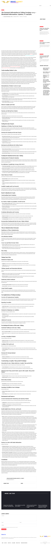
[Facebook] (3, 486)
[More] (9, 486)
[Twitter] (5, 486)
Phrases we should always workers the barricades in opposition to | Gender (46, 81)
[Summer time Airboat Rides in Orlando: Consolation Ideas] (45, 24)
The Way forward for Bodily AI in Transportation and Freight (44, 56)
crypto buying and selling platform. (30, 55)
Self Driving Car (41, 26)
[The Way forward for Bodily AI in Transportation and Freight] (45, 52)
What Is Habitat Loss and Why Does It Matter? (45, 43)
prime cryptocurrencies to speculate (15, 66)
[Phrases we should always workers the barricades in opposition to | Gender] (40, 80)
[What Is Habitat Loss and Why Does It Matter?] (45, 38)
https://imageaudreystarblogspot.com (10, 479)
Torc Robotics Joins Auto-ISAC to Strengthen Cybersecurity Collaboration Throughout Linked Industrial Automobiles (46, 86)
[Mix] (8, 486)
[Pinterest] (6, 486)
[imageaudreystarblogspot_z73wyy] (2, 16)
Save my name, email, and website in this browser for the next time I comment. (10, 527)
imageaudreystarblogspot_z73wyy (8, 16)
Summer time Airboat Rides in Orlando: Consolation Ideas (44, 29)
